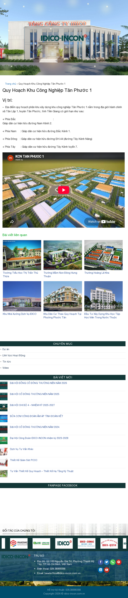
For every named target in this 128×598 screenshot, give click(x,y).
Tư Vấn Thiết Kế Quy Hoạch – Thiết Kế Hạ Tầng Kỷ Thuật (42, 471)
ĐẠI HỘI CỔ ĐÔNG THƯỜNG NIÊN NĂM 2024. (35, 427)
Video (5, 367)
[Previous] (10, 545)
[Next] (118, 545)
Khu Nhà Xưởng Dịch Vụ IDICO (19, 313)
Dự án (5, 349)
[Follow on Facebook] (100, 562)
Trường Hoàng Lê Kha (96, 272)
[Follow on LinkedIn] (100, 570)
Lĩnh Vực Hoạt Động (13, 355)
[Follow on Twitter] (107, 562)
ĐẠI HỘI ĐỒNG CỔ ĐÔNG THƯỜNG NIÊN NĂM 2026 (38, 383)
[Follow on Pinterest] (119, 562)
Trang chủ (10, 83)
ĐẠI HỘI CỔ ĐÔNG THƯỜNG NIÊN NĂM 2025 (34, 394)
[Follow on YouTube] (107, 570)
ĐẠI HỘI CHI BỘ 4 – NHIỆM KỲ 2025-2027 (32, 405)
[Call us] (113, 562)
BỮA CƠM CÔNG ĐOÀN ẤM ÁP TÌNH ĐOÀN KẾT (36, 416)
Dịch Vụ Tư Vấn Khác (21, 449)
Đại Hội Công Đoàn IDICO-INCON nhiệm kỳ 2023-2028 (39, 438)
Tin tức (6, 361)
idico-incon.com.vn (74, 593)
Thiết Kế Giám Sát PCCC (23, 460)
